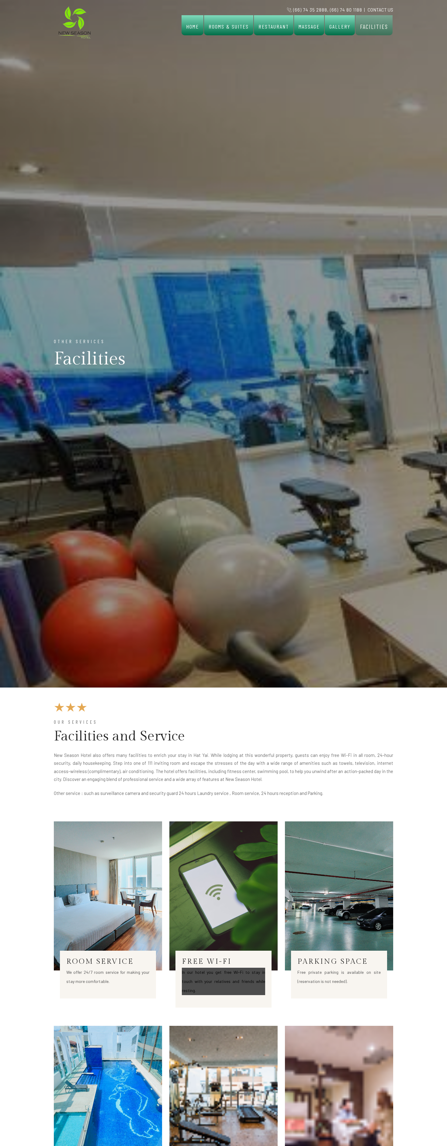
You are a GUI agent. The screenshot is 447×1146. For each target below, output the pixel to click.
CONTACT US (380, 9)
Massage (309, 26)
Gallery (339, 26)
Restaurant (273, 26)
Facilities (374, 26)
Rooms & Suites (229, 26)
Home (192, 26)
